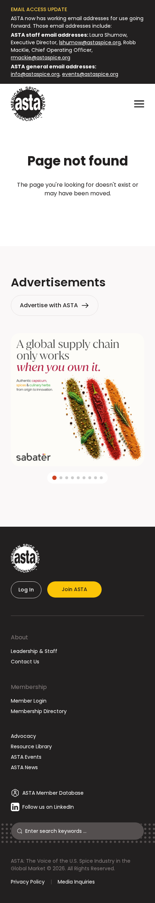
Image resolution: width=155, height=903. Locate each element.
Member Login (28, 700)
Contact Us (25, 661)
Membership (29, 687)
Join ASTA (74, 589)
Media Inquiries (76, 881)
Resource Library (31, 746)
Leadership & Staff (34, 651)
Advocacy (23, 736)
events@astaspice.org (90, 74)
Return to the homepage (77, 213)
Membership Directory (39, 711)
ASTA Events (26, 757)
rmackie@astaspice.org (40, 57)
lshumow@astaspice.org (90, 42)
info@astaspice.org (35, 74)
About (19, 637)
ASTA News (24, 767)
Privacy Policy (28, 881)
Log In (26, 589)
